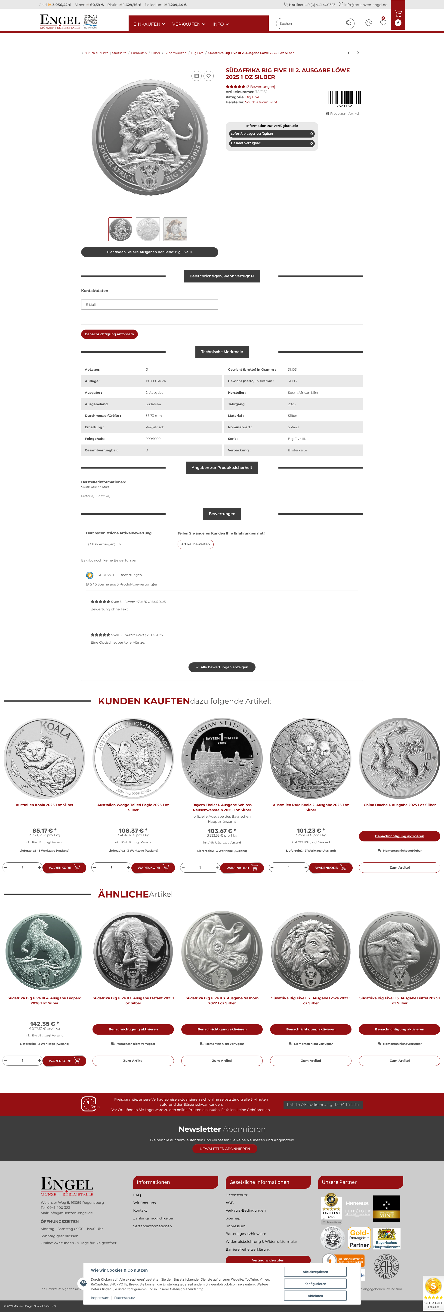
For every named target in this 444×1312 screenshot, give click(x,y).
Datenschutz (124, 1298)
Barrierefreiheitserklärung (248, 1249)
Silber (292, 416)
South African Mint (303, 392)
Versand (57, 842)
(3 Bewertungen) (260, 86)
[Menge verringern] (5, 867)
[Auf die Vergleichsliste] (196, 76)
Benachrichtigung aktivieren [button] (399, 836)
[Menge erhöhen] (40, 867)
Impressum (100, 1298)
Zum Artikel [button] (400, 867)
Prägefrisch (155, 427)
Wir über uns (144, 1203)
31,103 (292, 369)
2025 (292, 404)
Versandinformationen (152, 1226)
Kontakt (140, 1210)
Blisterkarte (297, 450)
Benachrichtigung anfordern (109, 334)
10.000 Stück (156, 381)
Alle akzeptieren (315, 1272)
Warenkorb (60, 868)
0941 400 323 (58, 1207)
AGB (230, 1203)
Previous (11, 798)
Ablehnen (315, 1296)
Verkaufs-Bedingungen (246, 1210)
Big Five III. (297, 439)
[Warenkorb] (85, 64)
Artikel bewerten (195, 544)
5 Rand (293, 427)
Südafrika (153, 404)
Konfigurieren (315, 1284)
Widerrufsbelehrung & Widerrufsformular (261, 1241)
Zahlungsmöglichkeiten (153, 1218)
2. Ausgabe (154, 392)
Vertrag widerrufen (268, 1260)
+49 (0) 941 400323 (319, 5)
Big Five (252, 97)
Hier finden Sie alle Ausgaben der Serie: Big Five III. (150, 252)
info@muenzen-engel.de (365, 5)
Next (433, 798)
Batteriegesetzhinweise (246, 1233)
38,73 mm (154, 416)
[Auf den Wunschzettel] (209, 76)
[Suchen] (349, 23)
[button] (369, 23)
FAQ (137, 1195)
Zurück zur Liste (96, 53)
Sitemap (233, 1218)
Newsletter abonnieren (225, 1149)
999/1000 (153, 439)
